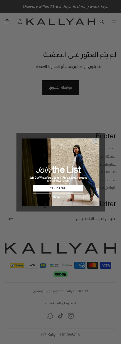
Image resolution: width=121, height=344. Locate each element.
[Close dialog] (95, 141)
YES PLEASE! (58, 188)
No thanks (58, 196)
